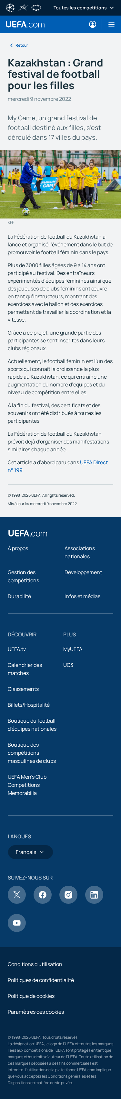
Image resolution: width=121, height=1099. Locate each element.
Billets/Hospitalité (29, 704)
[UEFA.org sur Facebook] (43, 901)
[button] (109, 24)
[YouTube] (17, 930)
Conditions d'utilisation (35, 964)
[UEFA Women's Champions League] (36, 7)
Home (25, 24)
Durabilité (19, 596)
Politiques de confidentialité (41, 980)
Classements (23, 688)
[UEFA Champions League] (10, 7)
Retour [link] (21, 45)
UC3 (68, 664)
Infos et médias (82, 596)
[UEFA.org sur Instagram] (68, 901)
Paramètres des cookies (36, 1011)
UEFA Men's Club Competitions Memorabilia (27, 785)
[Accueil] (28, 533)
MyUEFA (72, 649)
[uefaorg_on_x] (17, 901)
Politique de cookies (31, 995)
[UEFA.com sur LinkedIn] (94, 901)
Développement (83, 572)
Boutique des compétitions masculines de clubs (32, 752)
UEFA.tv (17, 649)
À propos (18, 548)
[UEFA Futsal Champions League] (23, 7)
